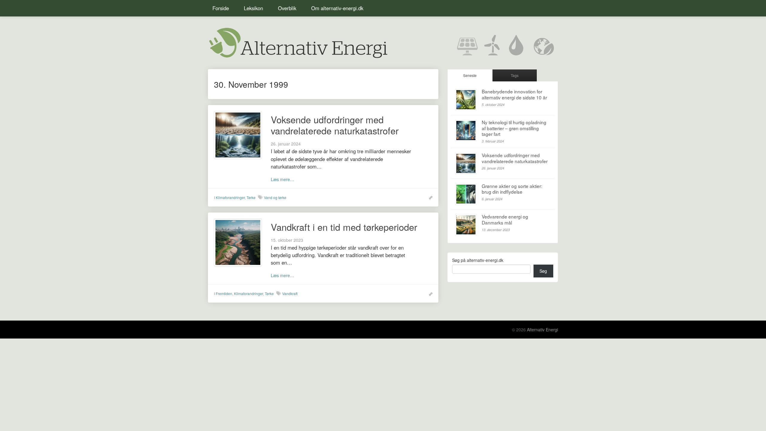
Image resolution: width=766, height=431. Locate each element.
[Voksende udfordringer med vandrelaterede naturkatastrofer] (237, 134)
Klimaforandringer (230, 197)
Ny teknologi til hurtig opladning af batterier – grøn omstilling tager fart (514, 128)
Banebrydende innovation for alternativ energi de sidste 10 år (514, 94)
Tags (515, 75)
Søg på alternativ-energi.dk (477, 260)
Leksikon (253, 8)
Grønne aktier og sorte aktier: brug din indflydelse (512, 189)
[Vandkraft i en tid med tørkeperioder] (237, 242)
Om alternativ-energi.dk (337, 8)
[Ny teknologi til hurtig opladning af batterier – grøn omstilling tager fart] (466, 130)
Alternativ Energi (542, 330)
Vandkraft (289, 293)
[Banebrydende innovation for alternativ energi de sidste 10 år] (466, 99)
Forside (220, 8)
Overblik (287, 8)
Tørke (251, 197)
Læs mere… (282, 179)
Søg (543, 271)
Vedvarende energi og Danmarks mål (505, 219)
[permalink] (429, 197)
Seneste (470, 75)
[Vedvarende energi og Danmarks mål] (466, 225)
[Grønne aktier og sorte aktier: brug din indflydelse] (466, 194)
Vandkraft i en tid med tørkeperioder (344, 226)
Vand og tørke (275, 197)
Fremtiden (224, 293)
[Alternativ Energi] (297, 42)
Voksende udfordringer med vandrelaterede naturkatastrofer (335, 125)
